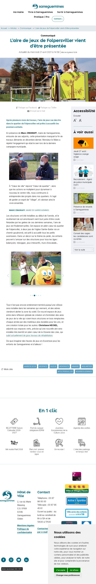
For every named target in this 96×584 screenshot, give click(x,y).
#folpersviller (65, 371)
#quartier (87, 366)
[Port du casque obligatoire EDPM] (37, 416)
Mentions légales (25, 525)
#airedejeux (30, 366)
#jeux (53, 366)
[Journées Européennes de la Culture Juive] (59, 416)
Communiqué (25, 28)
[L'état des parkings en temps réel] (81, 437)
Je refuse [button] (74, 570)
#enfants (64, 366)
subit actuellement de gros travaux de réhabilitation (29, 335)
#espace (43, 366)
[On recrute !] (59, 437)
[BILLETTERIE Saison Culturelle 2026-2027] (14, 416)
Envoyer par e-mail (37, 111)
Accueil (4, 28)
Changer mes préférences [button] (68, 575)
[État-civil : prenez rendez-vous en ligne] (37, 437)
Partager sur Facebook (27, 108)
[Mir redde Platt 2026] (14, 437)
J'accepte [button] (60, 570)
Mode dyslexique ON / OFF (12, 569)
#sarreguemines (84, 371)
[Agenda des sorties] (81, 416)
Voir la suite (79, 249)
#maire (75, 366)
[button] (8, 275)
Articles (13, 28)
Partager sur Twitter (48, 108)
